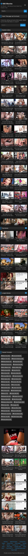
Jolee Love (6, 384)
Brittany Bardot (7, 361)
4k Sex (8, 545)
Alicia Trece (6, 355)
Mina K (5, 393)
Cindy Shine (18, 361)
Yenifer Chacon (17, 416)
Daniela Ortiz (18, 364)
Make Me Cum (19, 502)
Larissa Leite (17, 387)
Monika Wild (14, 393)
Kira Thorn (16, 384)
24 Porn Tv (15, 545)
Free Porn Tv (9, 548)
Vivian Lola (6, 416)
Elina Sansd (6, 370)
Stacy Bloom (17, 407)
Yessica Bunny (7, 419)
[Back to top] (23, 552)
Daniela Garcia (7, 364)
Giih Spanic (6, 378)
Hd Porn (6, 541)
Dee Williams (6, 367)
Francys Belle (7, 376)
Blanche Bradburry (18, 358)
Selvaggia (15, 404)
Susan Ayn (6, 410)
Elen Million (17, 367)
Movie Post (10, 543)
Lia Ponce (6, 390)
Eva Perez (6, 373)
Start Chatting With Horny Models (20, 223)
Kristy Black (6, 387)
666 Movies (7, 3)
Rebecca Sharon (7, 402)
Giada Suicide (18, 376)
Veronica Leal (7, 413)
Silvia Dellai (6, 407)
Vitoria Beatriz (18, 413)
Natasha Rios (7, 396)
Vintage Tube (17, 546)
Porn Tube (9, 546)
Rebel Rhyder (19, 402)
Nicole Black (6, 399)
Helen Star (6, 381)
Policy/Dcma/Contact (20, 548)
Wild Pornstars (13, 541)
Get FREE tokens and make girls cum (21, 274)
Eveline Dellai (16, 373)
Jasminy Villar (17, 381)
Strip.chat (2, 224)
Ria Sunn (6, 404)
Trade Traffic (14, 550)
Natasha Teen (18, 396)
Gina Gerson (17, 378)
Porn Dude (17, 543)
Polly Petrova (17, 399)
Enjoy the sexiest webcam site (6, 223)
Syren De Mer (17, 410)
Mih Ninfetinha (17, 390)
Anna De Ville (17, 355)
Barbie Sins (6, 358)
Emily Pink (16, 370)
